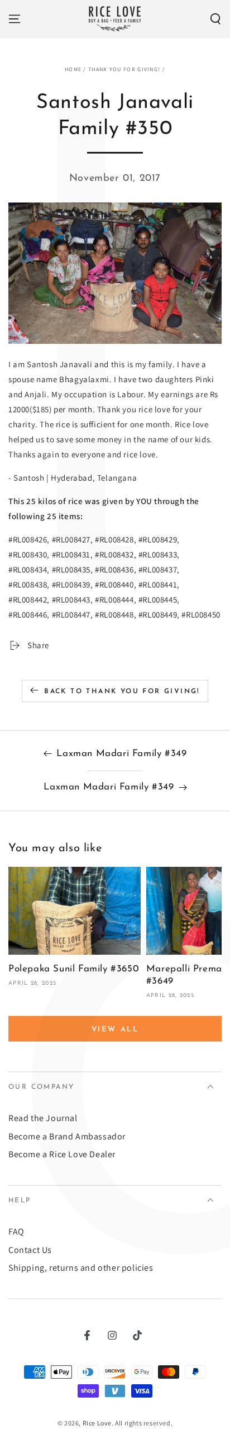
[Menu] (14, 18)
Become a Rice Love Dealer (62, 1154)
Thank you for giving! (124, 69)
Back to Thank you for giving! (122, 691)
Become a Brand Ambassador (67, 1136)
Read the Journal (43, 1118)
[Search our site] (215, 18)
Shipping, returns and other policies (81, 1268)
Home (73, 69)
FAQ (16, 1231)
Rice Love (97, 1423)
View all (115, 1029)
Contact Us (30, 1250)
